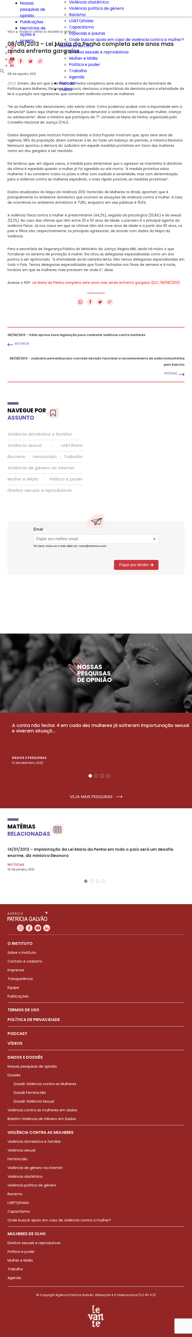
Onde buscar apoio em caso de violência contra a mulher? (126, 39)
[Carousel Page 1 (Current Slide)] (90, 776)
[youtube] (12, 59)
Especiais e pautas (87, 33)
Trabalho (78, 71)
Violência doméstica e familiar (40, 434)
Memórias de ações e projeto (33, 34)
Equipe (13, 987)
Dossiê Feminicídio (30, 1092)
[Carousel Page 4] (108, 776)
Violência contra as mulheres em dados (42, 1110)
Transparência (20, 978)
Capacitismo (81, 27)
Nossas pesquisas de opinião (32, 9)
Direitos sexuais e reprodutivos (99, 52)
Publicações (32, 22)
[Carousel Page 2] (96, 776)
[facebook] (11, 53)
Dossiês (14, 1075)
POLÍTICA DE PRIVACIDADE (34, 1019)
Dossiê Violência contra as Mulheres (45, 1083)
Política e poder (84, 64)
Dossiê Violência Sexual (34, 1101)
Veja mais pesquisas (92, 796)
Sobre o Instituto (22, 952)
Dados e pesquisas (29, 758)
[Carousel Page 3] (102, 776)
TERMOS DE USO (23, 1010)
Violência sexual (25, 445)
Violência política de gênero (96, 8)
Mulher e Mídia (83, 58)
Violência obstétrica (25, 1176)
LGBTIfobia (71, 445)
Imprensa (16, 970)
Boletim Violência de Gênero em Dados (42, 1118)
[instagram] (12, 47)
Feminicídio (44, 457)
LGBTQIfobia (81, 21)
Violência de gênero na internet (41, 468)
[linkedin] (12, 65)
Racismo (77, 14)
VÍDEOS (15, 1043)
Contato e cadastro (25, 961)
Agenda (76, 77)
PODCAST (17, 1033)
